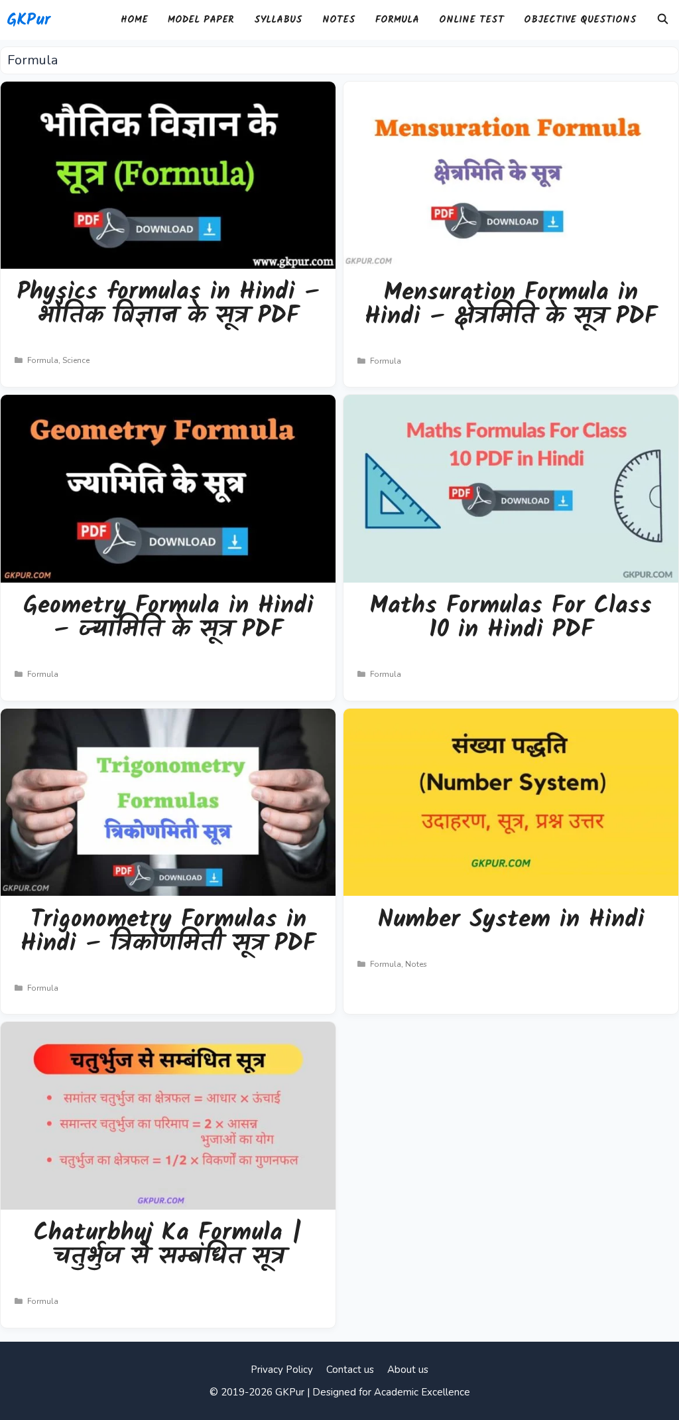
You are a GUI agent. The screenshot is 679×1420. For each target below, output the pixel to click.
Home (134, 20)
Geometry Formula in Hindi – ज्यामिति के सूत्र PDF (168, 618)
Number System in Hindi (511, 920)
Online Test (471, 20)
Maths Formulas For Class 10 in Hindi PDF (511, 618)
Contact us (350, 1369)
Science (76, 360)
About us (407, 1369)
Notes (338, 20)
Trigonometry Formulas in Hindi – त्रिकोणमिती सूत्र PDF (168, 932)
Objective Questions (580, 20)
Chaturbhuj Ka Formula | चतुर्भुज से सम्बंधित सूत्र (168, 1245)
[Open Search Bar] (663, 20)
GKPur (28, 20)
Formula (397, 20)
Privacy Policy (282, 1369)
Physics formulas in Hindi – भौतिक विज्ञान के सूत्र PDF (168, 304)
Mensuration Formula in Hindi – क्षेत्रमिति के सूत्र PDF (511, 305)
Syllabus (278, 20)
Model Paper (201, 20)
